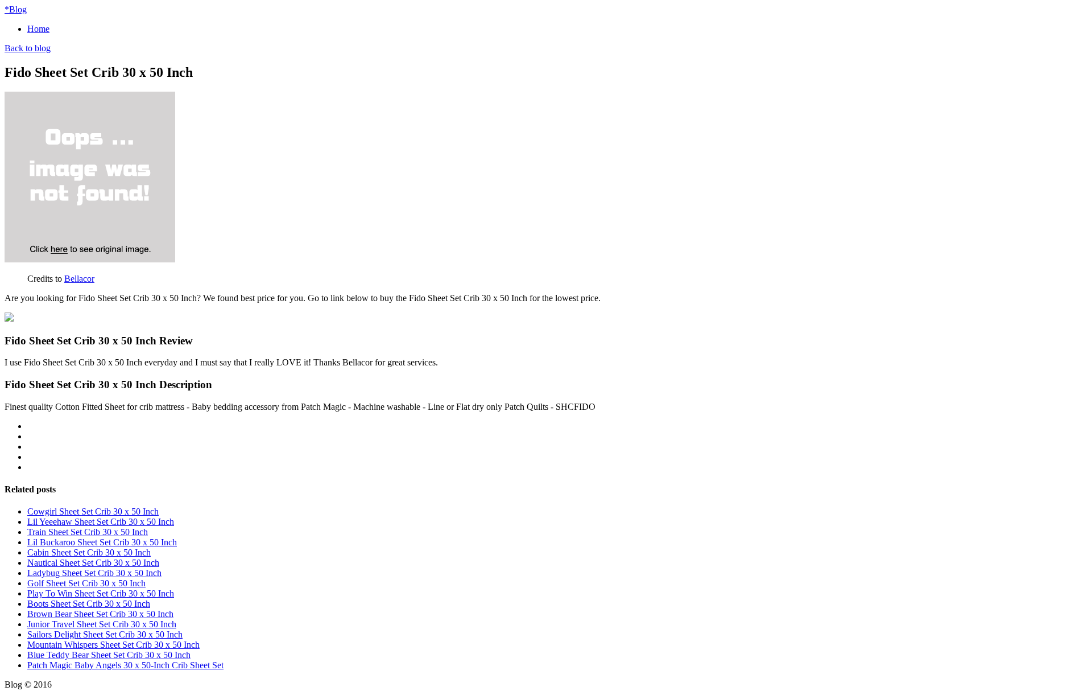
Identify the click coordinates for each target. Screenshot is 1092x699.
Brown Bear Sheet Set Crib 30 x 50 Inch (100, 614)
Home (38, 29)
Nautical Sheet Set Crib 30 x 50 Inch (93, 563)
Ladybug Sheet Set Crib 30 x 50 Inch (94, 573)
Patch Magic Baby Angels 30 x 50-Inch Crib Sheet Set (125, 665)
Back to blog (28, 48)
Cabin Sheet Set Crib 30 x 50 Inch (89, 552)
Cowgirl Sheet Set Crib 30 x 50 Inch (93, 511)
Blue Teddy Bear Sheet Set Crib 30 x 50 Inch (109, 655)
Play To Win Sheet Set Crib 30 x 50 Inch (100, 593)
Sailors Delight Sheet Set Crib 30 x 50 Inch (105, 634)
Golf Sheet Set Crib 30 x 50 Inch (86, 583)
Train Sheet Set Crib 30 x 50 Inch (87, 532)
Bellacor (79, 278)
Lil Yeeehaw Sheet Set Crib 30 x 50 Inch (100, 522)
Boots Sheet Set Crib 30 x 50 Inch (88, 603)
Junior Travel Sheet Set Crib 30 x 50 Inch (101, 624)
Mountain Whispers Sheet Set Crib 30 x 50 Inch (113, 644)
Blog (16, 9)
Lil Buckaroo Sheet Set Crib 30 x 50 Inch (102, 542)
